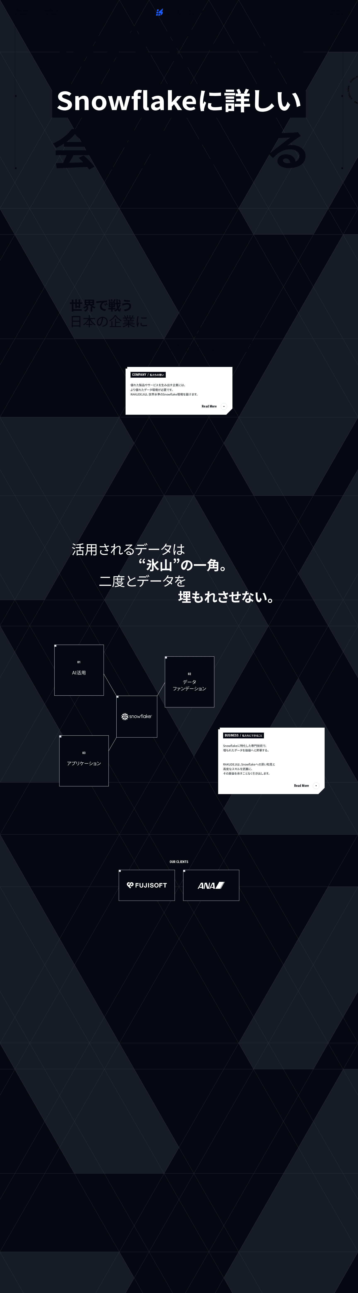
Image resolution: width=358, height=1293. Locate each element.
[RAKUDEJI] (179, 12)
